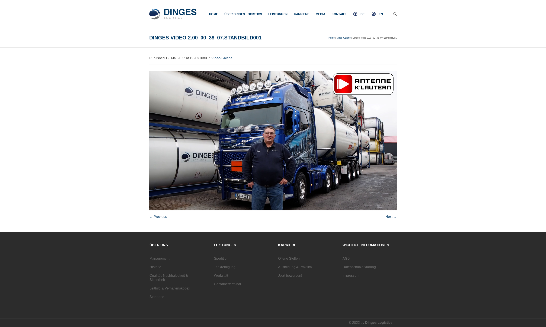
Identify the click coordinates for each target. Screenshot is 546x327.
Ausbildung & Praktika (295, 267)
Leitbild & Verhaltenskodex (170, 288)
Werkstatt (221, 275)
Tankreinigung (224, 267)
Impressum (351, 275)
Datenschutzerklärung (359, 267)
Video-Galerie (344, 37)
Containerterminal (227, 284)
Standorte (157, 297)
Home (331, 37)
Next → (391, 216)
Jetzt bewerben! (290, 275)
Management (159, 258)
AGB (346, 258)
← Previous (158, 216)
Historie (155, 267)
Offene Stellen (289, 258)
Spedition (221, 258)
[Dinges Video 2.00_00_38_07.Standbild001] (273, 140)
